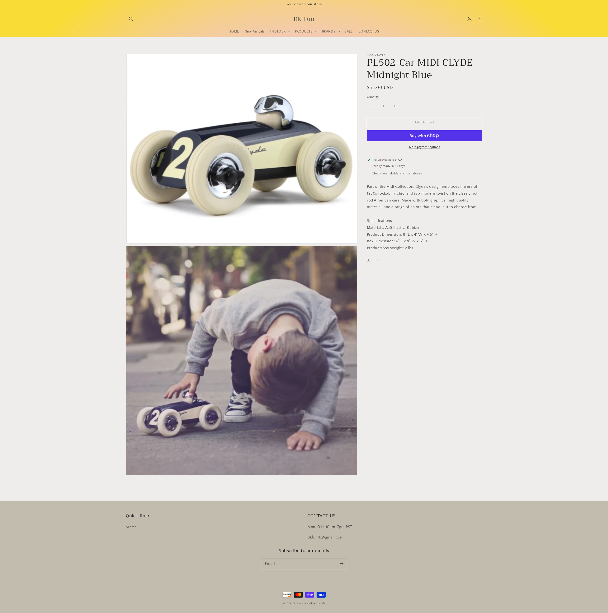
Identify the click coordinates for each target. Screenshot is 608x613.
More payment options (424, 147)
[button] (131, 19)
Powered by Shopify (313, 603)
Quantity (373, 96)
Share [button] (376, 260)
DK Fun (297, 603)
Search (131, 527)
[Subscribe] (341, 563)
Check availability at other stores (397, 173)
